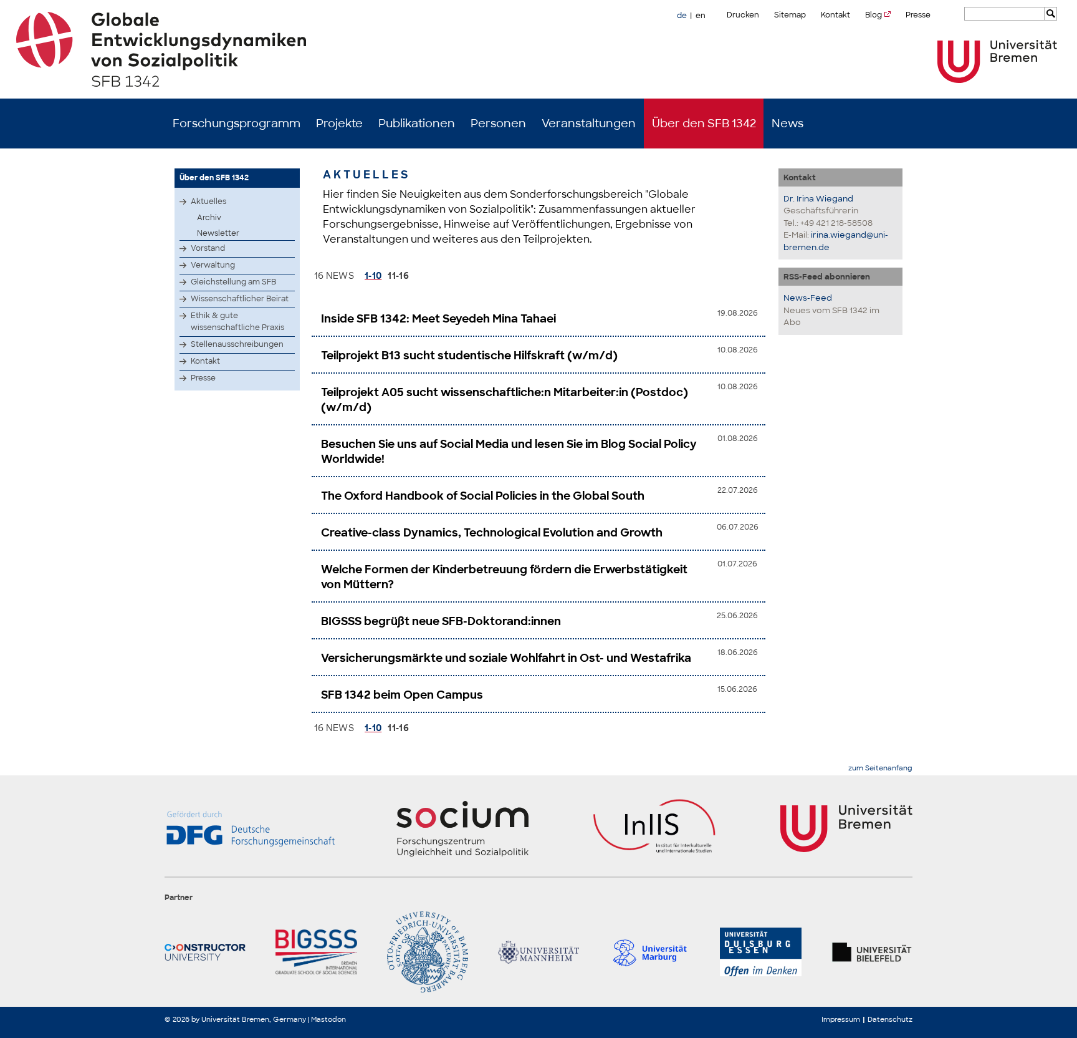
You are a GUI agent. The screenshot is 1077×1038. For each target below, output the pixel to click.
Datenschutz (890, 1019)
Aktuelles (208, 201)
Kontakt (835, 15)
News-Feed (807, 298)
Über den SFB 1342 (704, 123)
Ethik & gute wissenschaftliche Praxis (237, 321)
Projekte (339, 123)
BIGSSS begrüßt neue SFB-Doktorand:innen (441, 621)
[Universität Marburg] (649, 951)
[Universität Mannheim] (538, 951)
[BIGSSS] (316, 951)
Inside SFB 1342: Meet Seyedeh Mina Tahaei (438, 318)
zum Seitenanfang (880, 768)
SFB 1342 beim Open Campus (402, 694)
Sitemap (790, 15)
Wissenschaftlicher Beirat (240, 299)
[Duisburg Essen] (760, 951)
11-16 (398, 275)
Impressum (840, 1019)
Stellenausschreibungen (237, 344)
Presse (918, 15)
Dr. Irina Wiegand (818, 198)
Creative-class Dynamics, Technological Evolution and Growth (492, 532)
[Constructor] (205, 951)
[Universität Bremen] (997, 61)
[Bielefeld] (871, 951)
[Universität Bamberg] (427, 951)
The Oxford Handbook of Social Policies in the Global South (482, 495)
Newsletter (218, 233)
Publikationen (416, 123)
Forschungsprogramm (236, 123)
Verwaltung (213, 265)
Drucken (743, 15)
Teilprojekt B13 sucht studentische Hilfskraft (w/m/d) (469, 355)
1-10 (373, 275)
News (787, 123)
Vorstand (208, 248)
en (701, 16)
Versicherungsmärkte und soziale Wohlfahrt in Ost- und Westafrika (506, 658)
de (682, 16)
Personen (498, 123)
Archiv (209, 218)
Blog (873, 15)
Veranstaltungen (589, 123)
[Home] (538, 49)
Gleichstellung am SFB (233, 282)
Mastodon (328, 1019)
